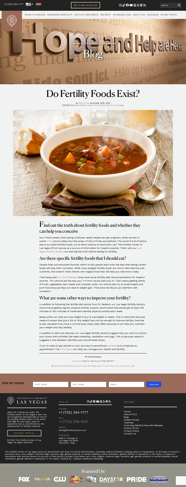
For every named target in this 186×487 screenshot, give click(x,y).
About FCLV (139, 15)
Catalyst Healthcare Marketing (88, 459)
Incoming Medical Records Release (143, 425)
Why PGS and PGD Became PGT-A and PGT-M (73, 366)
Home (127, 411)
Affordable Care (122, 15)
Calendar (129, 422)
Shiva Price (84, 103)
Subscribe (154, 384)
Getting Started (85, 5)
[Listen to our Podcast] (141, 5)
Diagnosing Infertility (59, 15)
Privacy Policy (131, 430)
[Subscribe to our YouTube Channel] (131, 5)
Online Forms (131, 428)
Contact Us (76, 361)
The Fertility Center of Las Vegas (109, 105)
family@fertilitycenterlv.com (72, 430)
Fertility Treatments (86, 15)
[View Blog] (144, 5)
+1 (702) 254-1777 (14, 4)
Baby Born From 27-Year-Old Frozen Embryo (112, 366)
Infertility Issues (85, 105)
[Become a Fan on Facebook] (127, 5)
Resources (153, 15)
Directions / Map (67, 443)
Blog (75, 105)
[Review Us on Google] (135, 5)
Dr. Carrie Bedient (68, 277)
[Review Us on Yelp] (138, 5)
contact (112, 345)
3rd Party (105, 15)
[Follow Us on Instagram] (120, 5)
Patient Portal (169, 15)
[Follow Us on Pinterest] (123, 5)
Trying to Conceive (34, 15)
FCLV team (66, 349)
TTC (49, 241)
